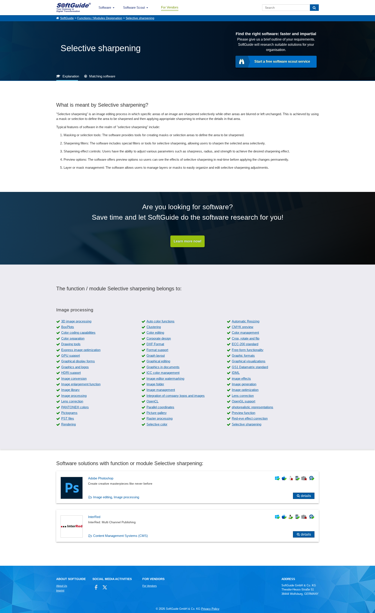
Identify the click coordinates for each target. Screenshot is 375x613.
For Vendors (169, 7)
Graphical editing (158, 361)
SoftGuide (67, 18)
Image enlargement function (80, 384)
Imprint (60, 590)
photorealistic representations (252, 407)
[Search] (314, 7)
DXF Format (155, 344)
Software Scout (134, 7)
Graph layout (155, 355)
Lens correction (243, 395)
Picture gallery (156, 413)
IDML (236, 372)
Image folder (155, 384)
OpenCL (152, 401)
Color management (245, 332)
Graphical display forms (78, 361)
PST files (67, 418)
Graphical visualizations (248, 361)
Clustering (153, 327)
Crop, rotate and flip (245, 338)
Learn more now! (187, 241)
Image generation (244, 384)
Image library (70, 390)
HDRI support (71, 372)
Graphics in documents (162, 367)
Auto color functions (160, 321)
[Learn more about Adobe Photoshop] (187, 487)
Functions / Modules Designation (99, 18)
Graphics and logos (75, 367)
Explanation (70, 76)
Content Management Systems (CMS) (120, 536)
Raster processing (159, 418)
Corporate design (158, 338)
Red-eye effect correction (250, 418)
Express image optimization (80, 350)
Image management (160, 390)
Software (105, 7)
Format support (157, 350)
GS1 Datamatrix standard (250, 367)
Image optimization (245, 390)
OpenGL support (243, 401)
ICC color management (162, 372)
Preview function (243, 413)
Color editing (155, 332)
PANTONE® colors (75, 407)
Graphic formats (243, 355)
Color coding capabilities (78, 332)
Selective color (156, 424)
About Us (61, 585)
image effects (241, 378)
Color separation (72, 338)
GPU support (70, 355)
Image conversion (74, 378)
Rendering (68, 424)
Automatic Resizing (245, 321)
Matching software (102, 76)
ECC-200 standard (245, 344)
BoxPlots (67, 327)
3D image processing (76, 321)
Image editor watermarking (165, 378)
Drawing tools (71, 344)
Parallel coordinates (160, 407)
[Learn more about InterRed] (187, 526)
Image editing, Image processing (116, 497)
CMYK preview (242, 327)
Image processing (74, 395)
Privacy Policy (210, 608)
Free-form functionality (247, 350)
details (306, 496)
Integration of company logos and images (175, 395)
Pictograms (69, 413)
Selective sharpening (140, 18)
